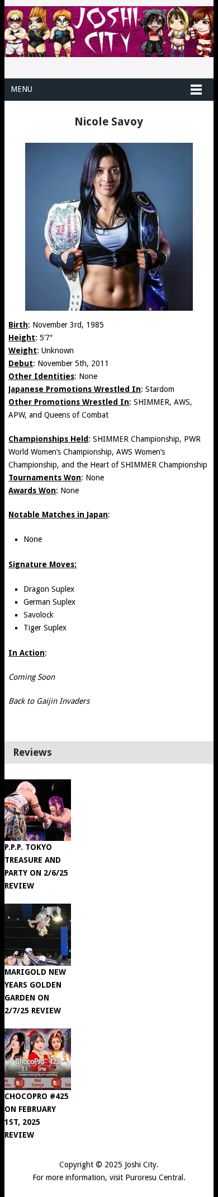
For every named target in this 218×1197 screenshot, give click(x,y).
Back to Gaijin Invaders (48, 700)
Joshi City (141, 1164)
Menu (21, 89)
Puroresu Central (154, 1177)
